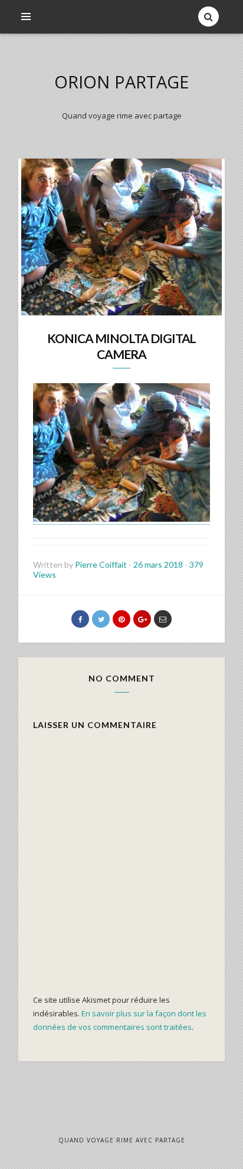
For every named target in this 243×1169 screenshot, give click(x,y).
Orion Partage (121, 81)
